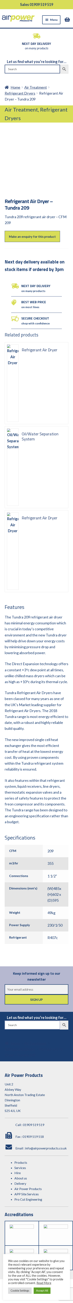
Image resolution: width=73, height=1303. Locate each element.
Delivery (20, 1183)
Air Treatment (35, 87)
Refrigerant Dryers (20, 93)
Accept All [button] (42, 1290)
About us (20, 1178)
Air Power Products (28, 1189)
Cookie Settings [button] (20, 1290)
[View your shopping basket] (67, 19)
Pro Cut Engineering (28, 1199)
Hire (17, 1173)
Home (15, 87)
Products (20, 1162)
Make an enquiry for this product (32, 236)
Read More (43, 1283)
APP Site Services (26, 1194)
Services (20, 1168)
